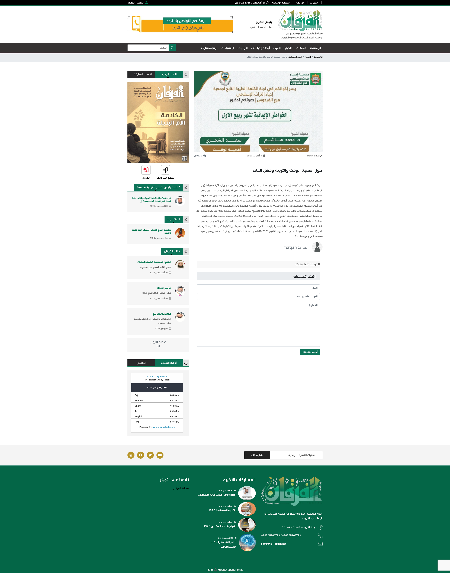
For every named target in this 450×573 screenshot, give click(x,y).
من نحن (300, 2)
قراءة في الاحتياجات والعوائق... (216, 494)
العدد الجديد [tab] (169, 74)
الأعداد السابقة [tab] (143, 74)
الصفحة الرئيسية (280, 2)
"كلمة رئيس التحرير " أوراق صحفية (158, 187)
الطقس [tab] (141, 363)
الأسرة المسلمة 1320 (222, 510)
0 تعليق (198, 155)
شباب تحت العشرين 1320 (220, 526)
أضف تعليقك (310, 352)
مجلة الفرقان (181, 488)
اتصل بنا (314, 2)
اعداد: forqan (296, 247)
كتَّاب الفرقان (172, 251)
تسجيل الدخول (135, 2)
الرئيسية (318, 57)
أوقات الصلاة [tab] (169, 363)
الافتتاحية (174, 219)
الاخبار (308, 57)
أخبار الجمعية (295, 57)
